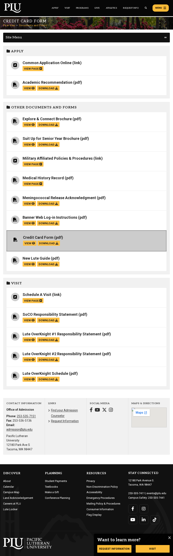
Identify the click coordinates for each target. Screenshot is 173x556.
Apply (55, 8)
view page (31, 68)
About (7, 481)
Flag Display (93, 514)
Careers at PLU (12, 503)
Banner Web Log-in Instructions (50, 217)
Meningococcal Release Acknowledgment (59, 198)
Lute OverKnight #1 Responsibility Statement (62, 334)
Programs (82, 8)
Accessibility (94, 492)
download (47, 88)
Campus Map (11, 492)
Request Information (65, 421)
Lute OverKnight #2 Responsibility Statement (62, 354)
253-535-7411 (136, 493)
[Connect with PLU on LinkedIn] (143, 519)
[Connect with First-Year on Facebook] (91, 410)
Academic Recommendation (47, 82)
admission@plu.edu (19, 429)
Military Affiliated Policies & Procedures (58, 158)
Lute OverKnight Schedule (45, 373)
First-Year (9, 25)
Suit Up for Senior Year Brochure (51, 138)
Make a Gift (52, 492)
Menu (158, 8)
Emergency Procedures (100, 497)
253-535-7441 (156, 497)
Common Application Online (47, 63)
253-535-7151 (26, 416)
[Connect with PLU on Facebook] (132, 508)
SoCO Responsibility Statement (50, 314)
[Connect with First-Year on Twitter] (104, 410)
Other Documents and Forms (43, 107)
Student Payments (56, 481)
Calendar (8, 486)
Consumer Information (100, 509)
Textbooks (51, 486)
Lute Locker (10, 509)
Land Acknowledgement (18, 497)
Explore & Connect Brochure (47, 119)
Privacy (90, 481)
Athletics (111, 8)
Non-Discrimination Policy (102, 486)
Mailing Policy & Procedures (103, 503)
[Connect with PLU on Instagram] (143, 508)
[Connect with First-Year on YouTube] (97, 410)
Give (97, 8)
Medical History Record (43, 178)
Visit (67, 8)
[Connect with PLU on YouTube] (132, 519)
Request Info (130, 8)
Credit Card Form (38, 237)
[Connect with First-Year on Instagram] (111, 410)
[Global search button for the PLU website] (145, 8)
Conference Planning (57, 497)
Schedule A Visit (37, 294)
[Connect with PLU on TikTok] (154, 519)
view (27, 88)
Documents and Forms (33, 25)
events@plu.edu (156, 493)
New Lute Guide (36, 258)
